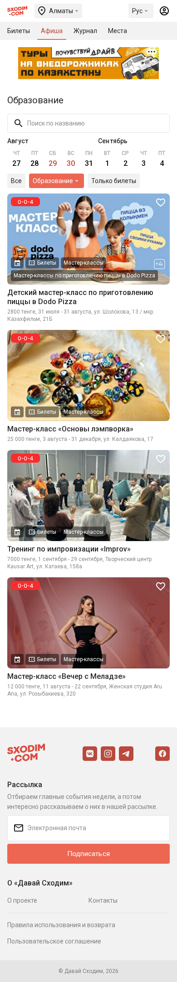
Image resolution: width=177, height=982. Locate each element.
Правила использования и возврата (61, 925)
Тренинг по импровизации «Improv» (69, 549)
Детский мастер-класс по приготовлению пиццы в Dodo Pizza (80, 297)
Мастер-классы (83, 263)
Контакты (103, 900)
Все (16, 180)
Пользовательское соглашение (54, 941)
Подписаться (88, 854)
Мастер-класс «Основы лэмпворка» (70, 429)
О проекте (22, 900)
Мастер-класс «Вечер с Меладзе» (66, 676)
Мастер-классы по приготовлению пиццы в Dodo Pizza (84, 275)
